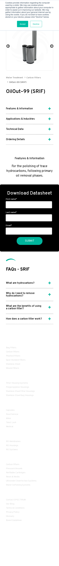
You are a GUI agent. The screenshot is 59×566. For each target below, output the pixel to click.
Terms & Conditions (15, 508)
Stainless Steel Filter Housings (20, 391)
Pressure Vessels (14, 468)
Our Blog (10, 504)
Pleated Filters (13, 356)
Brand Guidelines (14, 520)
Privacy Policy (12, 512)
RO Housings (12, 445)
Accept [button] (22, 24)
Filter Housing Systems (17, 383)
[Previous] (7, 45)
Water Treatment (14, 77)
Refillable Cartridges (15, 472)
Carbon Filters (33, 77)
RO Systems (12, 449)
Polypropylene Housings (17, 387)
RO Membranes (13, 441)
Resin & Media (13, 476)
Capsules (10, 410)
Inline (8, 418)
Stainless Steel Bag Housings (20, 395)
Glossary (10, 516)
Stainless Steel (13, 364)
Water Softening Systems (18, 485)
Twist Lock (11, 422)
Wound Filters (12, 368)
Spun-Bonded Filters (15, 360)
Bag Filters (11, 347)
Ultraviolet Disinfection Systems (21, 481)
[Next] (51, 45)
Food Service (12, 414)
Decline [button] (36, 24)
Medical (9, 426)
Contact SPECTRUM (16, 499)
